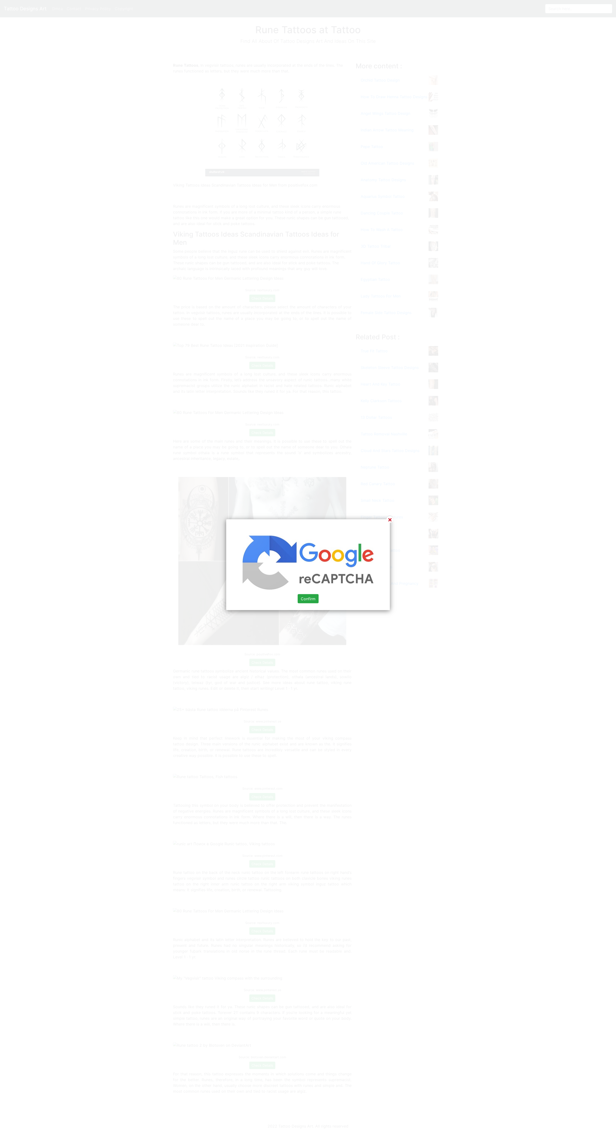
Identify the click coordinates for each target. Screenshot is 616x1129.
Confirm (308, 598)
